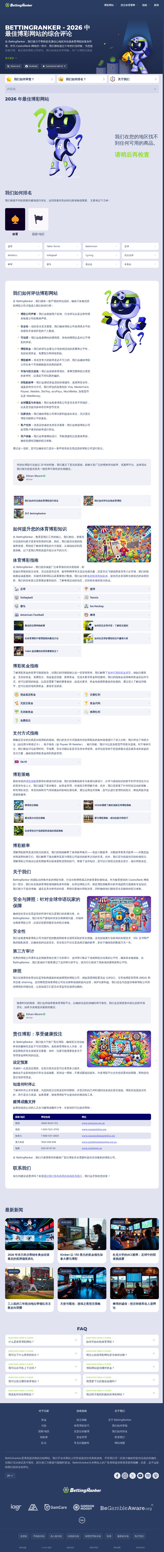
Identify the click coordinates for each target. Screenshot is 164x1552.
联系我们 (119, 1437)
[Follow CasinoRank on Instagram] (123, 1475)
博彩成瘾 (22, 1547)
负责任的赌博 (81, 1431)
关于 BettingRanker (119, 1420)
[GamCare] (55, 1507)
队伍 (43, 1443)
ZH (8, 1475)
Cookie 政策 (46, 1547)
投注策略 (81, 1420)
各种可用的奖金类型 (119, 672)
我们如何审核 (119, 1425)
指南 (144, 5)
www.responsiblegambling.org (98, 1135)
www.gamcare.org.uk (93, 1123)
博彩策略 (31, 781)
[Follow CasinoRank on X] (131, 1475)
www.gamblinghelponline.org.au (99, 1142)
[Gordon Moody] (83, 1507)
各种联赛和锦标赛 (97, 576)
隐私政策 (69, 1547)
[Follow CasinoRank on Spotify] (147, 1475)
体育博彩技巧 (81, 1425)
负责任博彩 (93, 1547)
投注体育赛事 (128, 5)
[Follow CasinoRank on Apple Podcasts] (154, 1475)
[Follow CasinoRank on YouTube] (139, 1475)
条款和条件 (139, 1547)
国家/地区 (43, 1431)
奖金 (43, 1420)
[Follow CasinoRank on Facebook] (116, 1475)
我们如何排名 (119, 1431)
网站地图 (119, 1443)
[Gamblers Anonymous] (32, 1507)
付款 (43, 1425)
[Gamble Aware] (126, 1507)
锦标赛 (43, 1437)
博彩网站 (109, 5)
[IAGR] (15, 1507)
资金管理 (81, 1437)
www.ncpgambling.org (94, 1129)
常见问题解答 (81, 1443)
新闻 (156, 5)
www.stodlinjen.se (92, 1148)
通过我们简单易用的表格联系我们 (63, 1176)
